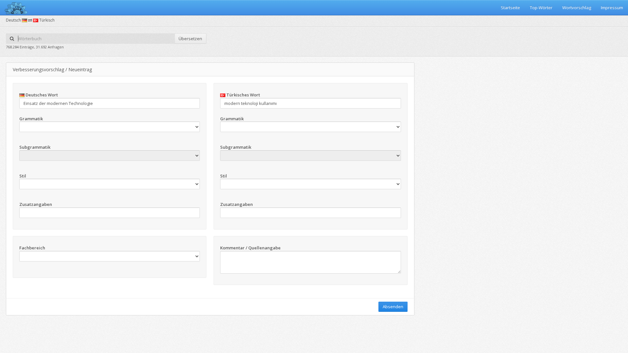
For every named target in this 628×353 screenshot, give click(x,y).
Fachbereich (32, 248)
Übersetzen (190, 39)
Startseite (510, 7)
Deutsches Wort (41, 95)
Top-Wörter (541, 7)
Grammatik (31, 119)
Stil (22, 176)
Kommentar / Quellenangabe (250, 248)
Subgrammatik (34, 147)
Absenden (393, 307)
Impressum (612, 7)
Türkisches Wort (242, 95)
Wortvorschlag (576, 7)
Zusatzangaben (35, 204)
